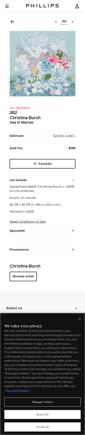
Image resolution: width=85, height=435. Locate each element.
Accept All (42, 426)
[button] (42, 63)
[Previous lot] (56, 22)
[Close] (80, 319)
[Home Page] (42, 6)
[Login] (77, 6)
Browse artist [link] (23, 276)
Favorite (45, 164)
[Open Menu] (10, 6)
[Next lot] (72, 22)
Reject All (42, 414)
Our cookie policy (17, 390)
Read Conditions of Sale (28, 221)
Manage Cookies (42, 402)
